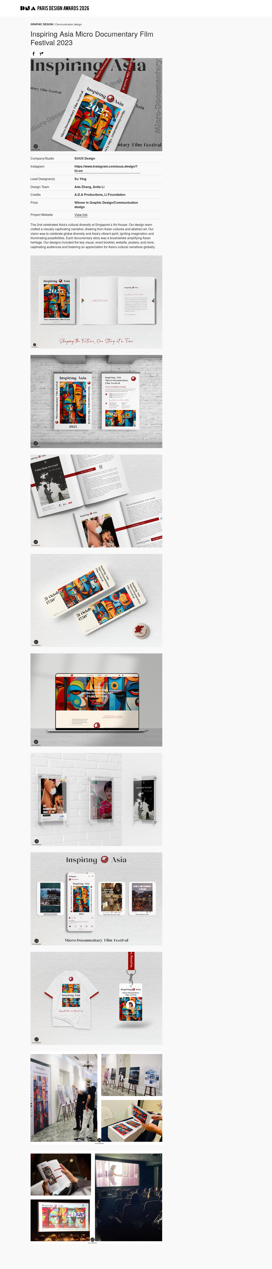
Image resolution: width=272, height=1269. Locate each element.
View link (80, 214)
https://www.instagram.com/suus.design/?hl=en (106, 168)
